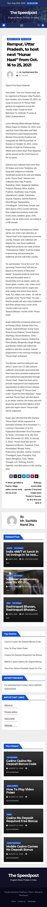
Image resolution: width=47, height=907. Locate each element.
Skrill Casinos (12, 786)
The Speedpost (23, 12)
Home (14, 901)
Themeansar (23, 895)
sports (9, 548)
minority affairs (13, 39)
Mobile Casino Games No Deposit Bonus (23, 662)
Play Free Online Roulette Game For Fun (23, 668)
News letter (10, 719)
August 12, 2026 (16, 768)
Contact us (22, 901)
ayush (9, 575)
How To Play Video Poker (16, 648)
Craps (9, 814)
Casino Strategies (13, 843)
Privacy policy (11, 712)
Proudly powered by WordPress (16, 892)
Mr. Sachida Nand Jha (28, 72)
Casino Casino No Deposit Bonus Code (23, 642)
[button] (39, 25)
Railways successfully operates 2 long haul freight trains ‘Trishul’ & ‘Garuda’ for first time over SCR (32, 493)
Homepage (31, 901)
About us (9, 705)
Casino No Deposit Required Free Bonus (23, 655)
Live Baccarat (12, 757)
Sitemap (8, 725)
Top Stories (26, 39)
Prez (8, 603)
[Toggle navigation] (21, 25)
